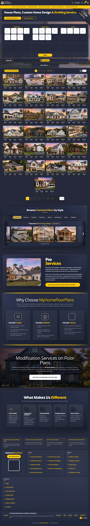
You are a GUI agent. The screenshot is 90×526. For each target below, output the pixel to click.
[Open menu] (87, 3)
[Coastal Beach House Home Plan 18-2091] (21, 234)
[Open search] (72, 3)
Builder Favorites (74, 456)
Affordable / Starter (74, 472)
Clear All (8, 60)
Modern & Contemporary (55, 468)
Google (70, 515)
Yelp (65, 515)
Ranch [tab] (66, 217)
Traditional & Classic (35, 460)
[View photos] (21, 76)
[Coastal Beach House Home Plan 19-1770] (65, 234)
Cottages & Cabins (35, 464)
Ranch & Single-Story (36, 468)
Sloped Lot (72, 468)
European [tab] (34, 217)
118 (48, 70)
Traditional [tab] (73, 217)
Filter (45, 55)
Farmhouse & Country (54, 456)
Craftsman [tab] (25, 217)
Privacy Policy (9, 487)
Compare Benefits (28, 18)
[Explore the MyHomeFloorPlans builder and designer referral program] (23, 272)
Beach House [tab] (17, 217)
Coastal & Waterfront (36, 456)
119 (51, 70)
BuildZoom (82, 515)
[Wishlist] (82, 3)
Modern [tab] (50, 217)
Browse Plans (56, 223)
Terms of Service (10, 491)
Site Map (8, 507)
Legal (7, 483)
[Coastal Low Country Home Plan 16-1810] (43, 234)
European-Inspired (53, 464)
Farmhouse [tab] (42, 217)
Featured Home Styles (12, 18)
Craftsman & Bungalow (54, 460)
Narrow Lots (72, 464)
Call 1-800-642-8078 (14, 456)
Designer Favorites (74, 460)
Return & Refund (10, 503)
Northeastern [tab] (58, 217)
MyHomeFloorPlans (44, 522)
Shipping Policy (10, 499)
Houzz (76, 515)
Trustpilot (58, 515)
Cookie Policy (9, 495)
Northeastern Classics (36, 472)
